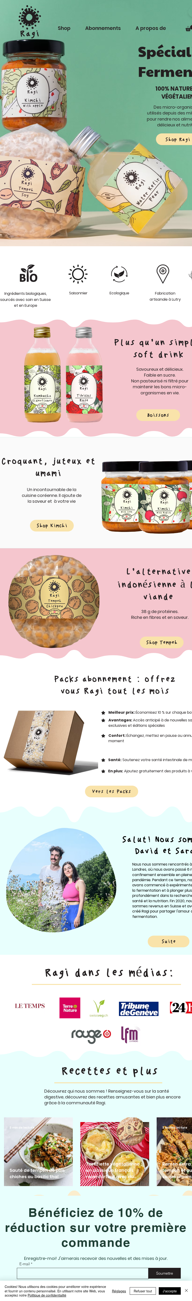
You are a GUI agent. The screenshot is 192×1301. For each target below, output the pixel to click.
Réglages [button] (119, 1291)
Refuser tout (143, 1291)
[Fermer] (186, 1290)
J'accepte (170, 1291)
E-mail (24, 1264)
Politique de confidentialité (47, 1295)
